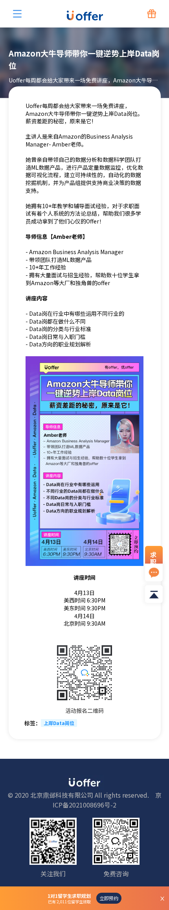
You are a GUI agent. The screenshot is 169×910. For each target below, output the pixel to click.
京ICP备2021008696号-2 (107, 799)
